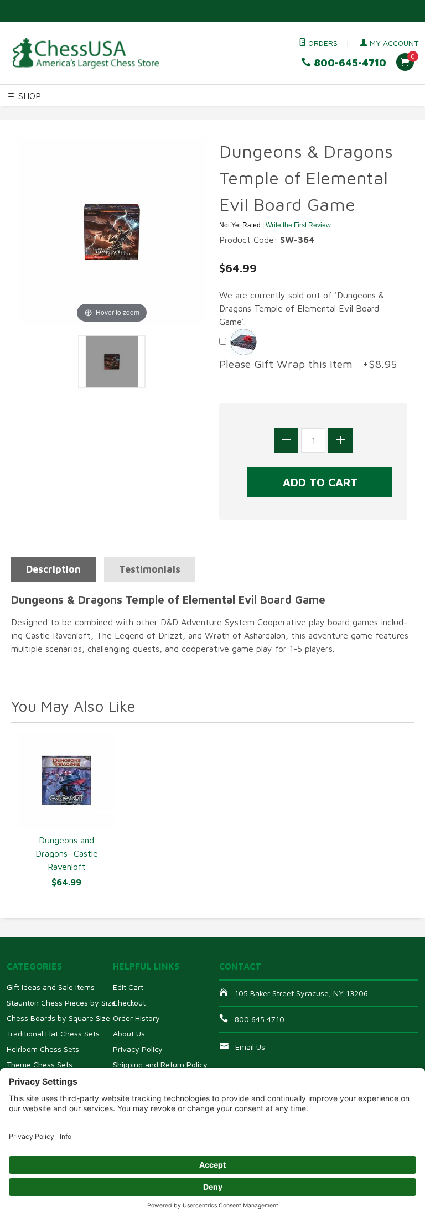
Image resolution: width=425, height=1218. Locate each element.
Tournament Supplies (258, 113)
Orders (322, 43)
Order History (136, 1018)
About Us (129, 1033)
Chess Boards (190, 113)
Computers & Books (339, 113)
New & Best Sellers (143, 127)
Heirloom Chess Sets (43, 1049)
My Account (392, 43)
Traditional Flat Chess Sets (53, 1033)
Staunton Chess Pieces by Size (61, 1002)
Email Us (250, 1046)
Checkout (129, 1002)
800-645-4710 (348, 63)
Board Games (78, 127)
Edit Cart (128, 987)
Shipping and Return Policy (160, 1064)
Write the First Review (298, 225)
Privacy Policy (138, 1049)
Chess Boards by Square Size (58, 1018)
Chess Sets (21, 113)
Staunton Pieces (75, 113)
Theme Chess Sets (39, 1064)
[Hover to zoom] (112, 231)
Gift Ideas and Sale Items (51, 987)
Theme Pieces (136, 113)
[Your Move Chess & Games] (85, 53)
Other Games (26, 127)
